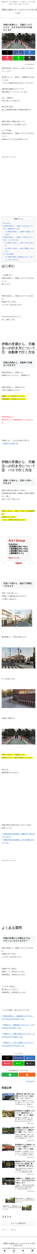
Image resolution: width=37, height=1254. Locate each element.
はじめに (6, 223)
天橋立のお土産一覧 (10, 443)
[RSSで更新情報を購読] (27, 1075)
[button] (29, 58)
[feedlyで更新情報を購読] (10, 1075)
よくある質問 (8, 254)
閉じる (20, 219)
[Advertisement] (18, 185)
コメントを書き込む (18, 1223)
